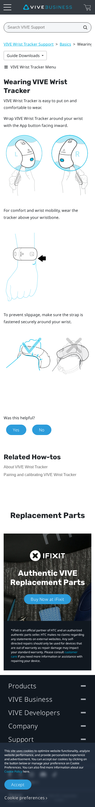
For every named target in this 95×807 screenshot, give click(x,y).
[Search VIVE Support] (83, 27)
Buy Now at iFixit (47, 599)
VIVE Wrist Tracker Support (29, 44)
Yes (16, 430)
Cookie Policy (13, 771)
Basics (65, 44)
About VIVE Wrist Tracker (26, 467)
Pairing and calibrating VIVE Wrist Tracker (40, 475)
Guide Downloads (24, 55)
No (42, 430)
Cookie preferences (24, 797)
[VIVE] (47, 7)
